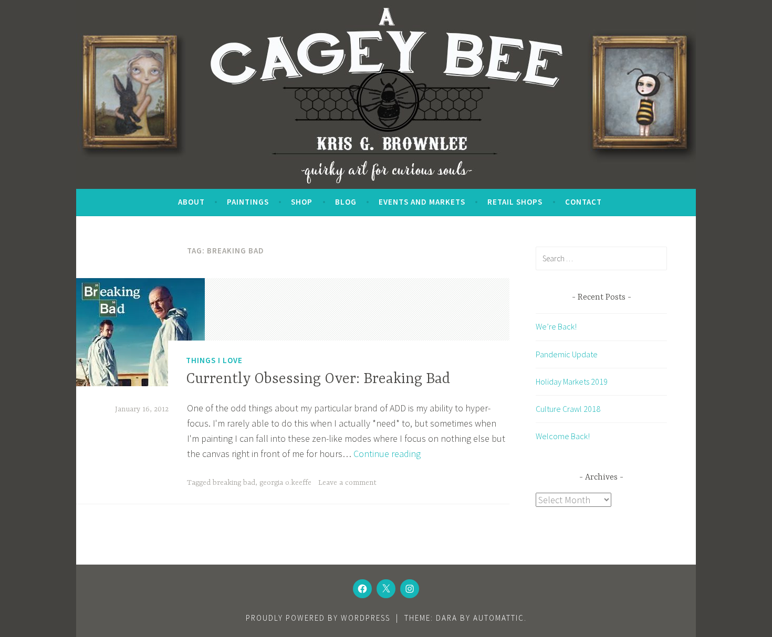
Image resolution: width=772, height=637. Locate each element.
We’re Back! (556, 326)
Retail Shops (515, 202)
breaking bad (234, 483)
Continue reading (387, 454)
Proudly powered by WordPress (318, 618)
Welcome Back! (563, 436)
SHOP (301, 202)
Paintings (248, 202)
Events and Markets (422, 202)
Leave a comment (347, 483)
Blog (346, 202)
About (191, 202)
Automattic (498, 618)
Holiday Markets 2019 (572, 381)
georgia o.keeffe (285, 483)
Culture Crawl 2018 (568, 409)
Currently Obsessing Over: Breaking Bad (318, 379)
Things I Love (214, 360)
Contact (583, 202)
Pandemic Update (567, 354)
